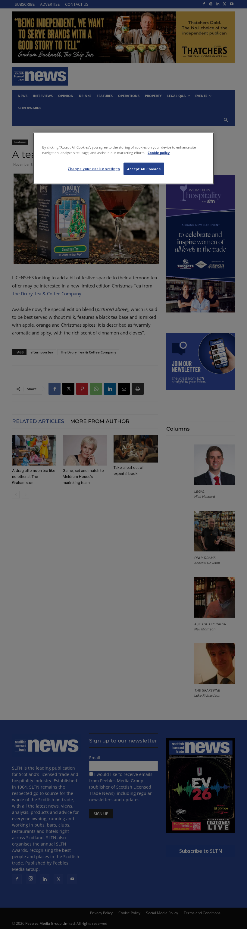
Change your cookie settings (94, 168)
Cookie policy (159, 152)
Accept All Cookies (144, 168)
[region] (123, 158)
